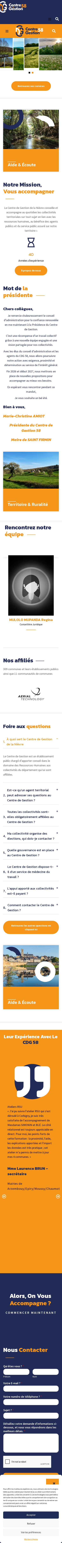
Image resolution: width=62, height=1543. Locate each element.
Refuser (31, 1523)
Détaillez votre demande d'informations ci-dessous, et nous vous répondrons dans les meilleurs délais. (30, 1427)
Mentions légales (31, 1539)
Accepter (31, 1514)
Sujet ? (8, 1410)
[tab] (31, 742)
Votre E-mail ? (12, 1383)
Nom (35, 1376)
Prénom (6, 1376)
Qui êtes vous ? (13, 1366)
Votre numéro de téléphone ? (22, 1396)
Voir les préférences (31, 1532)
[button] (52, 1481)
